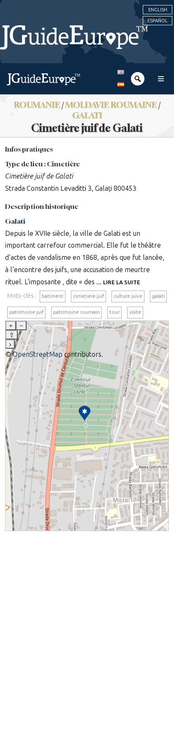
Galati (87, 115)
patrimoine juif (26, 312)
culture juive (128, 296)
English (157, 10)
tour (114, 312)
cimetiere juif (88, 296)
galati (158, 296)
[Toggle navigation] (161, 78)
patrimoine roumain (76, 312)
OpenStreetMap (38, 354)
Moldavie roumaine (111, 104)
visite (135, 312)
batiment (52, 296)
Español (157, 21)
